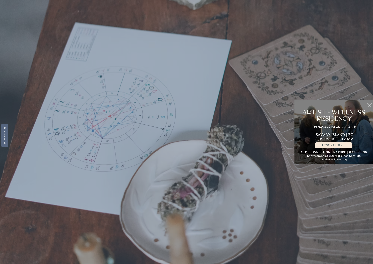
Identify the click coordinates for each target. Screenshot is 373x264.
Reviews (4, 135)
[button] (369, 105)
